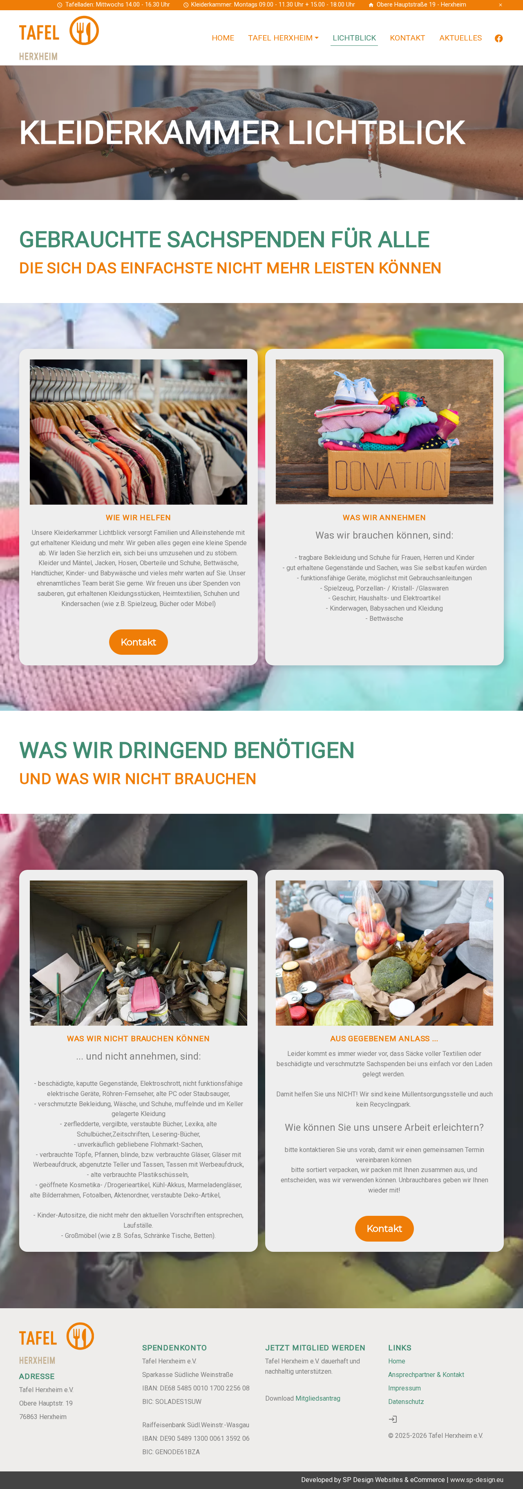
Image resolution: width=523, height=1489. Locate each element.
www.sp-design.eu (477, 1480)
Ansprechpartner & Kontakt (426, 1375)
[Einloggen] (393, 1419)
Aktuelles (460, 38)
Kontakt (407, 38)
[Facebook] (499, 37)
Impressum (404, 1388)
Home (223, 38)
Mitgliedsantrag (317, 1398)
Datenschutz (406, 1402)
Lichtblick (354, 38)
